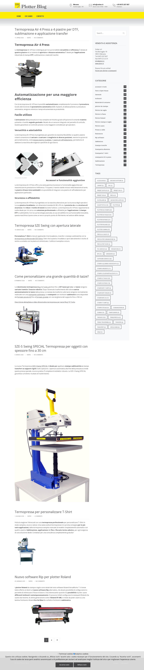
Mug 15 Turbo (42, 287)
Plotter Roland (100, 118)
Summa (100, 312)
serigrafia (110, 254)
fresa (113, 195)
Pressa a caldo (100, 130)
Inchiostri (98, 98)
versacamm (114, 327)
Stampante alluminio (102, 149)
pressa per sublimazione (106, 239)
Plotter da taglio (101, 110)
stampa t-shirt (103, 303)
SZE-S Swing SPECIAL (40, 366)
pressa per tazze (103, 244)
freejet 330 (118, 190)
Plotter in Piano (100, 114)
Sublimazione (100, 161)
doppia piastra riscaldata (42, 140)
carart (100, 185)
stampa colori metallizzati (107, 273)
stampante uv (103, 298)
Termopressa (99, 165)
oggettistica (102, 205)
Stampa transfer (101, 145)
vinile (99, 332)
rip (99, 254)
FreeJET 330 (101, 195)
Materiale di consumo (102, 102)
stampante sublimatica (37, 294)
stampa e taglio (103, 278)
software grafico (104, 259)
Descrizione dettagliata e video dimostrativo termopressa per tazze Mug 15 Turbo (45, 302)
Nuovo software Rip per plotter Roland (43, 577)
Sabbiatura (99, 141)
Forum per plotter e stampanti (105, 71)
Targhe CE (101, 317)
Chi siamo (28, 16)
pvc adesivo (102, 249)
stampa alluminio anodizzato (108, 263)
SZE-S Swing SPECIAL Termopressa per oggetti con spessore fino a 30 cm (51, 348)
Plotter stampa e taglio (103, 122)
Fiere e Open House (101, 91)
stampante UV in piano (103, 157)
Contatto (40, 16)
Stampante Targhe (104, 293)
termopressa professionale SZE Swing (29, 239)
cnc (110, 185)
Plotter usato (99, 126)
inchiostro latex (117, 200)
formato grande (42, 297)
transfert (101, 327)
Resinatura (99, 134)
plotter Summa (103, 229)
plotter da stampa (101, 106)
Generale (98, 95)
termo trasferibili (104, 322)
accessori (101, 180)
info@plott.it (99, 61)
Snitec (29, 38)
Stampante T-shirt (101, 153)
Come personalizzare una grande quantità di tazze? (52, 276)
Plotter (116, 205)
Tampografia (114, 312)
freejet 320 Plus (103, 190)
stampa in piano (103, 283)
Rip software (99, 137)
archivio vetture (116, 180)
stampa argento (103, 268)
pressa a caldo (103, 234)
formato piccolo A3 (24, 297)
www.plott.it (99, 63)
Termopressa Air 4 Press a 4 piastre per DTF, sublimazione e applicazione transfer (47, 31)
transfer (119, 322)
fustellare (101, 200)
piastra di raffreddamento (62, 140)
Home (19, 16)
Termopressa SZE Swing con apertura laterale (48, 225)
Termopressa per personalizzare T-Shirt (43, 512)
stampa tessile (103, 307)
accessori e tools (101, 87)
